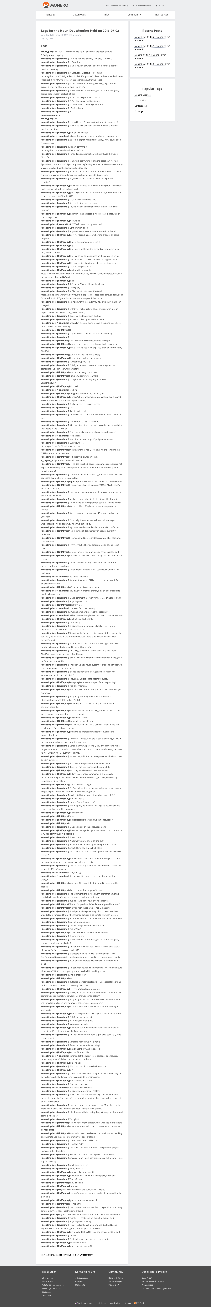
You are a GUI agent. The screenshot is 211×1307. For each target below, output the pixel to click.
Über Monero (47, 1278)
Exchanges (139, 111)
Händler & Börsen (115, 1278)
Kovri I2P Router (71, 1254)
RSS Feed (140, 1303)
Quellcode (114, 1303)
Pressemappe (147, 1285)
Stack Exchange (114, 1281)
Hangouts (79, 1281)
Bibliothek (46, 1292)
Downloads (79, 15)
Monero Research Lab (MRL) (153, 1281)
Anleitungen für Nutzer (51, 1288)
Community (134, 15)
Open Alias (146, 1278)
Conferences (140, 105)
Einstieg (50, 15)
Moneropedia (47, 1281)
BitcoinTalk (112, 1285)
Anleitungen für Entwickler (53, 1285)
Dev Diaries (56, 1254)
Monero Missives (142, 94)
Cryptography (86, 1254)
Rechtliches (101, 1303)
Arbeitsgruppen (81, 1278)
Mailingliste (80, 1285)
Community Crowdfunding (117, 5)
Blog (107, 15)
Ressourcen (162, 15)
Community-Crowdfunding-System (156, 1288)
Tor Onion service (84, 1303)
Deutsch (161, 5)
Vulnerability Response (141, 5)
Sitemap (128, 1303)
